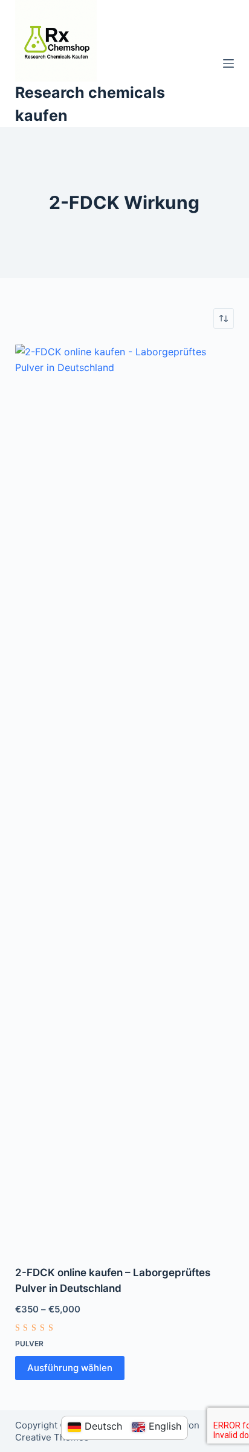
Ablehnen (162, 1438)
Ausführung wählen (69, 1367)
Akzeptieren (91, 1438)
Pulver (29, 1343)
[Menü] (228, 63)
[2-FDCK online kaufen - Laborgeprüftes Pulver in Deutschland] (124, 797)
